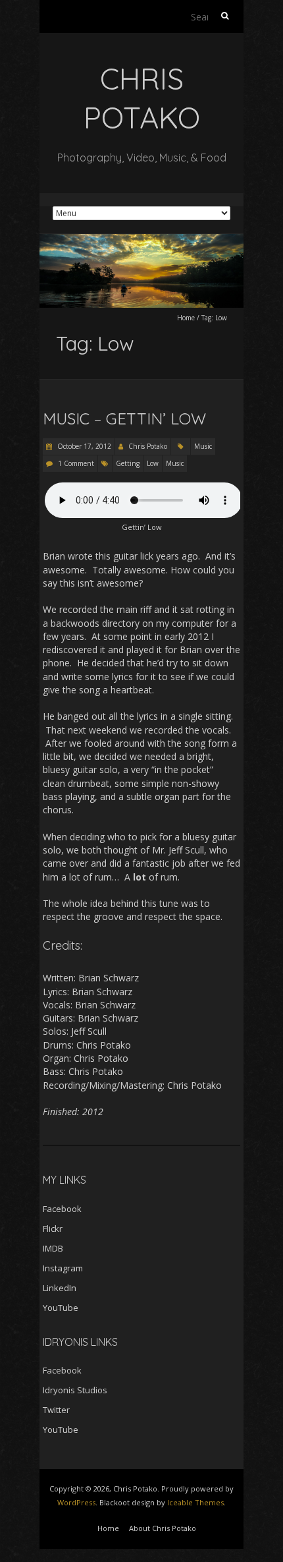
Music (203, 446)
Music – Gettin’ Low (124, 418)
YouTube (60, 1308)
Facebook (62, 1209)
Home (186, 317)
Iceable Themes (195, 1502)
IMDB (53, 1248)
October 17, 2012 (83, 446)
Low (153, 463)
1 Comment (76, 463)
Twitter (56, 1410)
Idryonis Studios (75, 1390)
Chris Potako (147, 446)
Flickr (53, 1228)
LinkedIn (59, 1288)
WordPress (76, 1502)
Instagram (63, 1268)
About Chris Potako (162, 1528)
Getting (128, 463)
